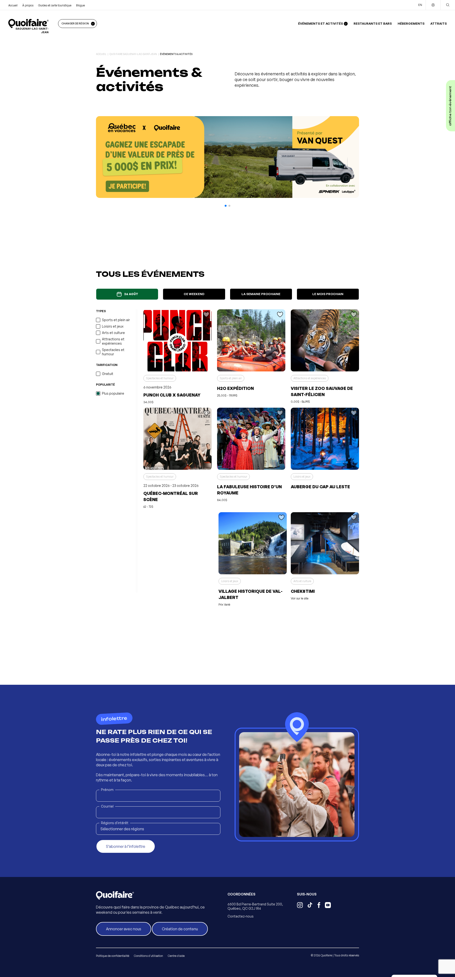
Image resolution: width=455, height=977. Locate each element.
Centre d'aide (176, 956)
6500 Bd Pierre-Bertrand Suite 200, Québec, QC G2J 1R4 (255, 906)
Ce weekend (194, 294)
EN (420, 5)
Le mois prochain (327, 294)
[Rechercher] (447, 5)
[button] (226, 206)
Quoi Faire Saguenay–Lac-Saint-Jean (133, 54)
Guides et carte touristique (54, 5)
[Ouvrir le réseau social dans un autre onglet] (300, 905)
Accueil (13, 5)
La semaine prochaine (260, 294)
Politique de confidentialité (112, 956)
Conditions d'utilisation (148, 956)
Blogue (80, 5)
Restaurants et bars (373, 23)
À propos (27, 5)
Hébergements (411, 23)
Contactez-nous (241, 916)
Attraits (438, 23)
